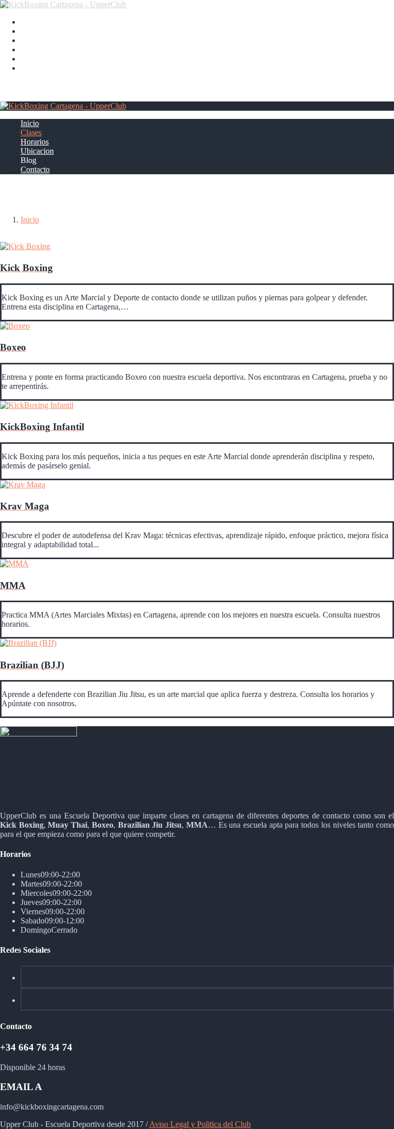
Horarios (35, 40)
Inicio (30, 21)
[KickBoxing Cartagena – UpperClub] (63, 4)
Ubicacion (37, 49)
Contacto (35, 68)
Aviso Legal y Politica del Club (200, 1124)
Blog (28, 58)
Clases (31, 31)
